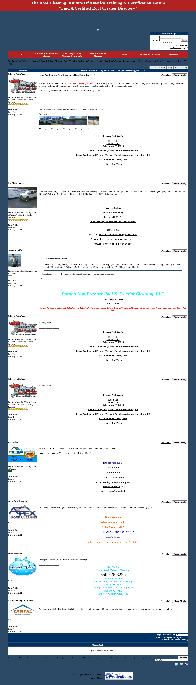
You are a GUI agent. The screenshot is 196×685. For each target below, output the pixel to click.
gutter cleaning (167, 640)
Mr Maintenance (16, 183)
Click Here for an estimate (113, 244)
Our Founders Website (18, 61)
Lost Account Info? (179, 48)
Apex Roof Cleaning (17, 501)
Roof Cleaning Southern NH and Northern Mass (113, 221)
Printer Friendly (181, 68)
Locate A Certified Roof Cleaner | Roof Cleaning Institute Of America (65, 61)
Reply (170, 68)
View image (42, 129)
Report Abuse (96, 678)
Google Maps (113, 536)
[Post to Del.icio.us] (186, 664)
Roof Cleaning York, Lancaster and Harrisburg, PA (113, 150)
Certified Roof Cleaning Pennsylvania (117, 61)
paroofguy (13, 442)
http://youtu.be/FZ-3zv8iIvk (113, 491)
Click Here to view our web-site (113, 239)
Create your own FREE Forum (87, 675)
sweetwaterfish (15, 553)
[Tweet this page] (176, 664)
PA (104, 462)
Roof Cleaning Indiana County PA (113, 482)
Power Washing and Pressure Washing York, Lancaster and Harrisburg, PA (113, 155)
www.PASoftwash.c (111, 487)
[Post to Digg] (181, 664)
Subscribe (183, 657)
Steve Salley (113, 472)
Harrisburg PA (175, 637)
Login (184, 40)
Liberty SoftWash (16, 74)
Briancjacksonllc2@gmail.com (118, 234)
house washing (181, 640)
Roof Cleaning (162, 637)
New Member (181, 45)
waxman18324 (15, 250)
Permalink (166, 75)
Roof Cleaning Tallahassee (20, 600)
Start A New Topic (158, 68)
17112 (185, 637)
